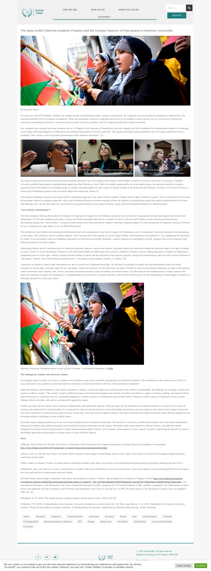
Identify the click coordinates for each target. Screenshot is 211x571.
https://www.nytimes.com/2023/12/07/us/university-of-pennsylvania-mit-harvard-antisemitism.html (64, 448)
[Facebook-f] (38, 557)
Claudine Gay (56, 516)
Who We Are (70, 10)
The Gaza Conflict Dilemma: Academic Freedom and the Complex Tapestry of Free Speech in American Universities (97, 30)
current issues (94, 516)
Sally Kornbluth (140, 521)
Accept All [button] (200, 566)
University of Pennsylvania (162, 521)
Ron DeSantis (123, 521)
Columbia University (75, 516)
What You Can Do (129, 10)
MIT (80, 521)
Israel (134, 516)
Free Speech (109, 516)
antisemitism (40, 516)
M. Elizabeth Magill (30, 521)
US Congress (28, 526)
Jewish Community (150, 516)
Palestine (91, 521)
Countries (104, 17)
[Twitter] (47, 557)
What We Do (98, 10)
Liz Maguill (167, 516)
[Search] (189, 8)
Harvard (123, 516)
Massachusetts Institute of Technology (58, 521)
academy (26, 516)
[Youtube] (55, 557)
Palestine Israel (105, 521)
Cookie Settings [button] (184, 566)
